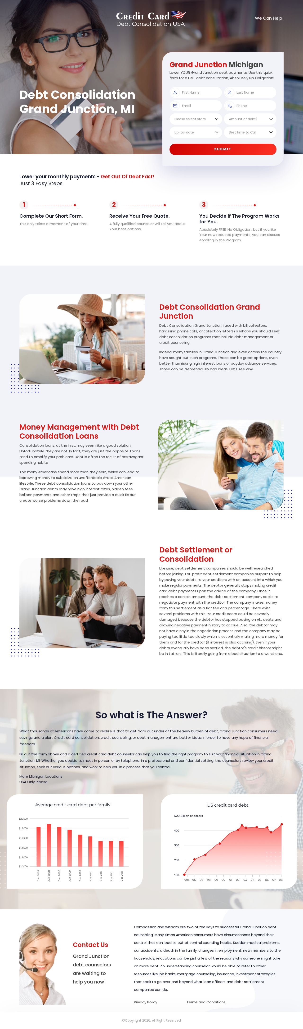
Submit (223, 149)
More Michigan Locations (40, 776)
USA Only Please (33, 781)
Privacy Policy (145, 1002)
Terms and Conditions (206, 1002)
